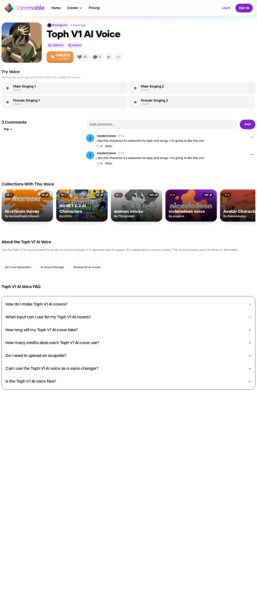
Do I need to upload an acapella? (35, 356)
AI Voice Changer (52, 267)
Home (56, 8)
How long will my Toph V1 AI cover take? (41, 330)
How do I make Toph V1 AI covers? (36, 304)
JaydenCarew (106, 136)
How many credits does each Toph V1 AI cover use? (52, 343)
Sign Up (244, 8)
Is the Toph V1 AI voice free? (30, 381)
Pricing (94, 8)
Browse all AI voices (86, 267)
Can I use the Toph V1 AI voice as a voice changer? (51, 369)
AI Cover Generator (18, 267)
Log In (226, 8)
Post (248, 124)
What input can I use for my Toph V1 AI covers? (48, 317)
